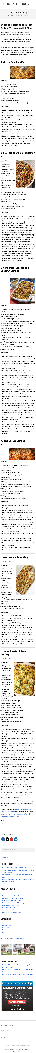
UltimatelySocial (18, 1052)
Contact (3, 1037)
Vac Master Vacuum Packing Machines (13, 939)
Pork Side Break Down (9, 907)
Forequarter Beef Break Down (11, 900)
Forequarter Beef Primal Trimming (13, 903)
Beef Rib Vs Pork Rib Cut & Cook (12, 912)
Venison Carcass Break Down (11, 910)
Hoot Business (16, 1045)
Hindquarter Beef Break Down (12, 896)
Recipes (4, 930)
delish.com (8, 445)
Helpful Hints (6, 925)
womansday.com (10, 275)
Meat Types (5, 927)
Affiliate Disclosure (7, 1025)
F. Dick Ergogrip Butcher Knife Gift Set (14, 868)
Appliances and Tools (9, 923)
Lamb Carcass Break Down (10, 905)
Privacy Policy (5, 1030)
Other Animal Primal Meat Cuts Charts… (21, 974)
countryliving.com (10, 157)
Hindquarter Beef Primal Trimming (13, 898)
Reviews (4, 932)
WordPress (27, 1045)
